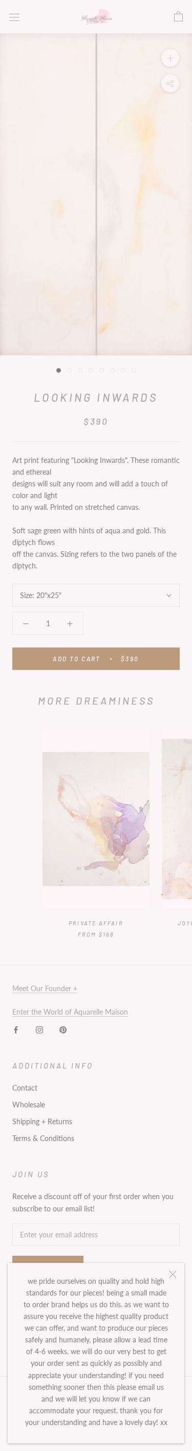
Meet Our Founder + (44, 988)
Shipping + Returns (42, 1121)
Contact (24, 1087)
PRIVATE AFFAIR (96, 923)
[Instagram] (39, 1029)
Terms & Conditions (43, 1138)
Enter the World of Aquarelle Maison (70, 1011)
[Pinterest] (63, 1029)
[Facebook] (15, 1029)
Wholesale (28, 1104)
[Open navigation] (14, 16)
